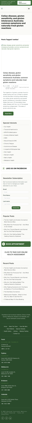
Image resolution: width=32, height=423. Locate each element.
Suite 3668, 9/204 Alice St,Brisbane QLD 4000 (8, 386)
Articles (15, 331)
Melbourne (4, 367)
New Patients (10, 329)
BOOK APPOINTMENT (15, 244)
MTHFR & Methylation (10, 132)
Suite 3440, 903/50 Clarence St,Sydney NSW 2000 (10, 359)
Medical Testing (24, 331)
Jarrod (16, 85)
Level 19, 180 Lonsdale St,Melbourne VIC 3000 (8, 372)
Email (5, 189)
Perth (3, 339)
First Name (6, 195)
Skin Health (7, 152)
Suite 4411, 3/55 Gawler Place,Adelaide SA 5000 (9, 400)
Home (5, 326)
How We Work (23, 326)
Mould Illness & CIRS (10, 141)
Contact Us (16, 333)
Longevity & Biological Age (12, 149)
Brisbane (4, 381)
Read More (8, 113)
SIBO (5, 138)
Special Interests (20, 329)
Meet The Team (13, 326)
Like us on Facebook (16, 168)
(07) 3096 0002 (5, 390)
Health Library (7, 331)
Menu (29, 8)
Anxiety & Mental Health (11, 135)
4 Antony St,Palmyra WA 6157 (6, 345)
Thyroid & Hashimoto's (11, 129)
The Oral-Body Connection (12, 292)
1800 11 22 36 (5, 348)
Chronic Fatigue (9, 143)
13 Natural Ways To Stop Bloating (14, 299)
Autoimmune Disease (10, 146)
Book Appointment (22, 2)
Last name (6, 201)
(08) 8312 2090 (5, 403)
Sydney (3, 353)
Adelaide (4, 394)
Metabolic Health (9, 160)
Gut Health (7, 126)
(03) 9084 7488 (5, 376)
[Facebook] (2, 418)
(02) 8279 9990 (5, 362)
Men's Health (8, 157)
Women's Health (9, 155)
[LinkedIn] (10, 418)
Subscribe (16, 208)
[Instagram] (6, 418)
